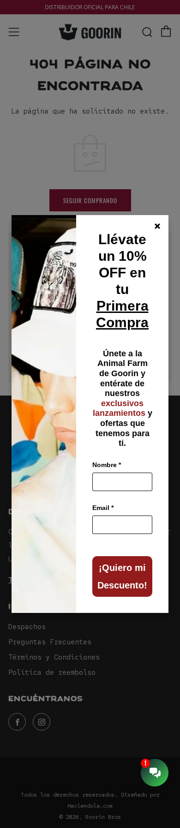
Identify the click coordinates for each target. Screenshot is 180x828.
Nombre (106, 464)
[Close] (157, 226)
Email (103, 507)
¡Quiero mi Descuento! (122, 576)
